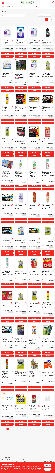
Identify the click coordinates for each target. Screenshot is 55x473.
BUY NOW (7, 56)
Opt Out (47, 469)
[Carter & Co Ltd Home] (27, 2)
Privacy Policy (34, 460)
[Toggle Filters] (53, 15)
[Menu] (3, 3)
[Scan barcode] (40, 7)
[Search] (37, 7)
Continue (47, 465)
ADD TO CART (7, 53)
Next (52, 19)
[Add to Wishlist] (12, 40)
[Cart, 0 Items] (52, 2)
